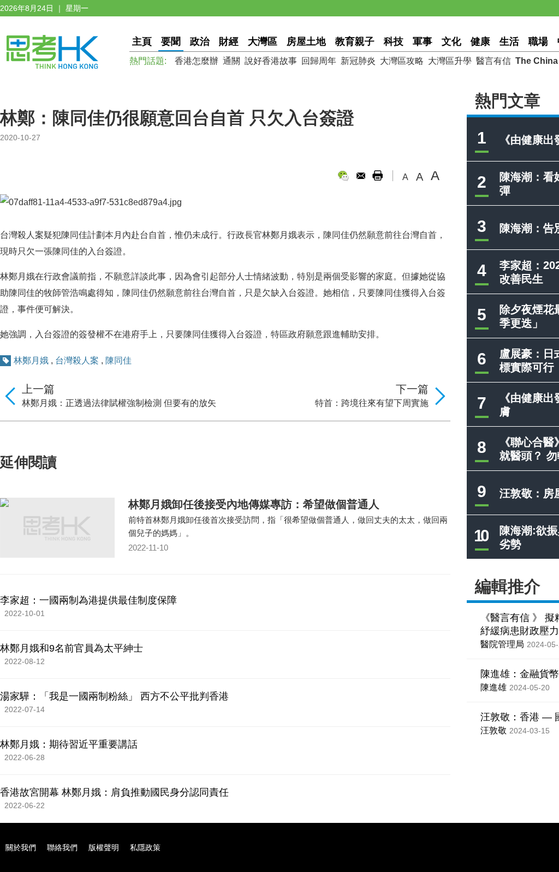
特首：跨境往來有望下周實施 (372, 403)
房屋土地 (306, 41)
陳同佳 (118, 360)
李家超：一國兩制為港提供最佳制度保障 (88, 600)
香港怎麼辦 (196, 60)
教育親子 (354, 41)
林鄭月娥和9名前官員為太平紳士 (71, 648)
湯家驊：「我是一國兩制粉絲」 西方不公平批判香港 (114, 696)
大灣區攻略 (402, 60)
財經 (229, 41)
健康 (480, 41)
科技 (393, 41)
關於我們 (20, 847)
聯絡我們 (62, 847)
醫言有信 (493, 60)
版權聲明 (103, 847)
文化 (451, 41)
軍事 (422, 41)
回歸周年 (318, 60)
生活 (509, 41)
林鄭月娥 (31, 360)
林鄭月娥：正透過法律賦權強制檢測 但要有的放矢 (119, 403)
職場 (538, 41)
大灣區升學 (450, 60)
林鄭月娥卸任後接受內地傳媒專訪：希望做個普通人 (253, 504)
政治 (200, 41)
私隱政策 (145, 847)
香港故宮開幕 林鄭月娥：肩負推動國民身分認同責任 (114, 792)
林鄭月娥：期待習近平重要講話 (69, 744)
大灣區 (262, 41)
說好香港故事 (271, 60)
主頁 (142, 41)
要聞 (171, 41)
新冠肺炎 (358, 60)
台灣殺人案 (77, 360)
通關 (231, 60)
